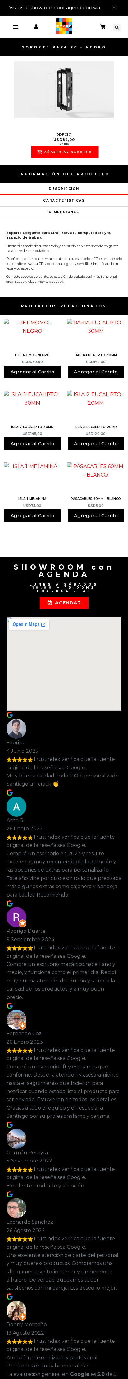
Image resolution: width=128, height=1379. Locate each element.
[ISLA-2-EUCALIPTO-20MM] (95, 407)
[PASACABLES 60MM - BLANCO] (95, 478)
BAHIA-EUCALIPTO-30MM (96, 355)
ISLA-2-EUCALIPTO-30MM (32, 427)
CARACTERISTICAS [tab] (64, 200)
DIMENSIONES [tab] (64, 212)
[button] (15, 27)
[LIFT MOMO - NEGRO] (32, 335)
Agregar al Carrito (32, 372)
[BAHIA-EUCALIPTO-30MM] (95, 335)
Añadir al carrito (68, 151)
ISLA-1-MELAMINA (32, 499)
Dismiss (114, 7)
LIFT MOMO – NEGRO (32, 355)
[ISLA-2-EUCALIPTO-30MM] (32, 407)
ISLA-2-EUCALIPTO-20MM (96, 427)
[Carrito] (103, 27)
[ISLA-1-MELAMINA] (32, 478)
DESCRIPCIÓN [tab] (64, 189)
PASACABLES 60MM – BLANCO (96, 499)
